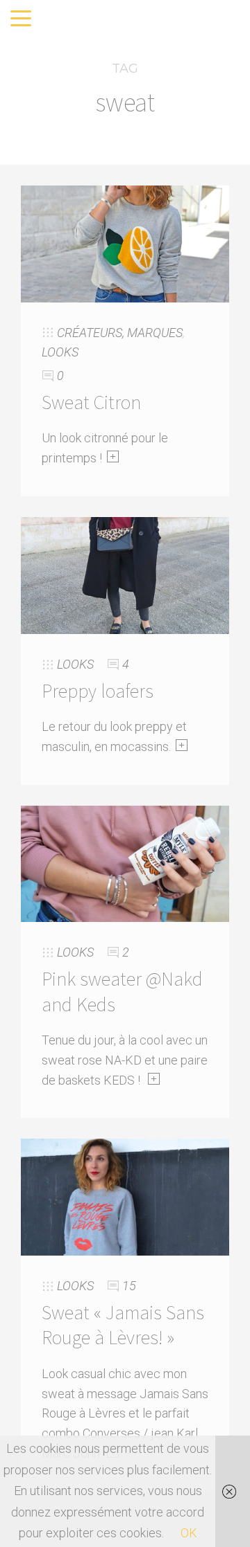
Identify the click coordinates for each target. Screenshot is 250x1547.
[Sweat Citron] (125, 242)
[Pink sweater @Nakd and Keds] (125, 863)
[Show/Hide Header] (21, 19)
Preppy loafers (97, 690)
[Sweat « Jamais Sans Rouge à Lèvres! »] (125, 1195)
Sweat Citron (91, 402)
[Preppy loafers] (125, 574)
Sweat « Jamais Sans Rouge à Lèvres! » (123, 1325)
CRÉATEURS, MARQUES (120, 332)
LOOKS (60, 352)
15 (129, 1285)
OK (189, 1533)
